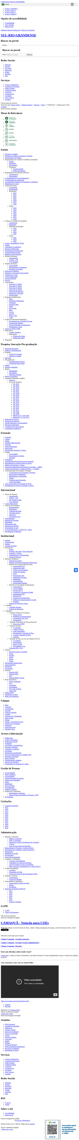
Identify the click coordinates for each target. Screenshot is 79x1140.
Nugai (11, 654)
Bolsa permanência (19, 171)
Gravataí (7, 711)
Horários (16, 602)
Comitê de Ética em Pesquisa (14, 427)
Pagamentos (9, 852)
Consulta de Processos (12, 86)
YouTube (8, 1092)
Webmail (8, 1083)
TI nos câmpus (18, 589)
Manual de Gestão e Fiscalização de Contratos (24, 842)
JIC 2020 (16, 393)
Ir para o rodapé (10, 14)
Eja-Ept (11, 314)
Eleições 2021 (13, 674)
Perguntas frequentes (11, 349)
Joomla (32, 1124)
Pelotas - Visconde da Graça (14, 722)
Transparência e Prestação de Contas (17, 764)
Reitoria (7, 544)
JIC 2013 (16, 406)
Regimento (12, 225)
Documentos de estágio (16, 456)
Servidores (8, 751)
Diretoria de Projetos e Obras (18, 603)
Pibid (10, 299)
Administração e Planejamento (19, 555)
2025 (14, 234)
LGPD (7, 910)
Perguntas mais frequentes (17, 480)
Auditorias (8, 743)
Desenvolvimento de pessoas (14, 778)
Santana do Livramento (12, 724)
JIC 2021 (16, 391)
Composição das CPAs (20, 618)
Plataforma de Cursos (12, 184)
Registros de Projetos (16, 269)
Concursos (8, 1039)
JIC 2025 (16, 384)
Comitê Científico (15, 332)
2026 (6, 828)
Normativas (8, 459)
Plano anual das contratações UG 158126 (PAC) (25, 866)
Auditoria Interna (10, 90)
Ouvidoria (8, 96)
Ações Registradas (11, 446)
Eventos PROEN (10, 278)
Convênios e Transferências (14, 745)
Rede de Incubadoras (12, 696)
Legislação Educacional (12, 252)
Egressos (8, 445)
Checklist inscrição (15, 511)
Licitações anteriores (11, 806)
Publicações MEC (19, 338)
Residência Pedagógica (16, 301)
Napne (11, 659)
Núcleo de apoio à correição (18, 652)
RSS (6, 1094)
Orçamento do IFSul (15, 872)
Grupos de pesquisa (15, 354)
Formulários (13, 373)
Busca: (4, 54)
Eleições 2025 (13, 672)
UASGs (11, 844)
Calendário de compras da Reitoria (20, 863)
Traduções (12, 515)
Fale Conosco (9, 98)
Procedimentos (10, 788)
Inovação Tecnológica (12, 1048)
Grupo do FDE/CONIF (12, 329)
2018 (14, 204)
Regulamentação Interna (17, 362)
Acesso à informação (12, 85)
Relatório (12, 458)
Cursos (7, 1035)
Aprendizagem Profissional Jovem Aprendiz (19, 461)
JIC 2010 (16, 412)
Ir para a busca (10, 12)
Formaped (12, 303)
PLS (10, 683)
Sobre (43, 105)
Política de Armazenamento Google (24, 600)
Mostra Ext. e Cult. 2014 (21, 415)
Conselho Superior (15, 607)
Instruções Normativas (12, 421)
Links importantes (19, 631)
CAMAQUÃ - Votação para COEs (25, 923)
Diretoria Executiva (15, 561)
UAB (11, 317)
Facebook (8, 1086)
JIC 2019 (16, 395)
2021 (14, 199)
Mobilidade (8, 522)
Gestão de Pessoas (15, 557)
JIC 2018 (16, 397)
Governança (9, 668)
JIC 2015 (16, 402)
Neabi (11, 657)
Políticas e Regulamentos (13, 350)
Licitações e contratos (12, 749)
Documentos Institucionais (13, 663)
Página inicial (15, 105)
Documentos (13, 165)
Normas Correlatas (15, 902)
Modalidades (13, 371)
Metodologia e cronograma (18, 476)
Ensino (11, 549)
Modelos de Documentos (13, 254)
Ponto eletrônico (10, 775)
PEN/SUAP (17, 596)
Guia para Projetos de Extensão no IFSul (18, 484)
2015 (6, 807)
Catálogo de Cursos (11, 275)
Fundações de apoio (11, 694)
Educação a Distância (12, 271)
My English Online (15, 500)
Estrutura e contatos (11, 154)
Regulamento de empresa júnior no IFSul (18, 463)
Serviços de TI (18, 590)
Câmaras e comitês (15, 356)
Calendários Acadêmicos (13, 247)
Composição (13, 187)
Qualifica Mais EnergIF (12, 443)
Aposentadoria (9, 776)
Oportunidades (10, 518)
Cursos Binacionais (11, 277)
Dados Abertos (10, 88)
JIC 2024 (16, 386)
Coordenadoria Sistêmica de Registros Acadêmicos (21, 182)
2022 (14, 197)
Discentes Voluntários (12, 425)
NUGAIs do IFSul (15, 689)
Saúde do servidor (11, 789)
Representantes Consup (16, 678)
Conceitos (12, 870)
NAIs (15, 574)
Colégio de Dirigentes (16, 609)
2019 (14, 202)
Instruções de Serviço (12, 419)
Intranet (7, 1084)
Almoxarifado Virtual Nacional (19, 883)
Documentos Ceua (19, 646)
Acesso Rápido (10, 773)
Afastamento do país (11, 528)
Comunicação (9, 94)
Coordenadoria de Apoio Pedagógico (17, 178)
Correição (8, 92)
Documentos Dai (18, 576)
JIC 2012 (16, 408)
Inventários (12, 887)
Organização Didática (16, 323)
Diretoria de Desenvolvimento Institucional (23, 562)
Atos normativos (10, 665)
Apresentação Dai (19, 566)
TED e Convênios (15, 840)
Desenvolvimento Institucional (15, 1047)
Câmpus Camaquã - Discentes (11, 946)
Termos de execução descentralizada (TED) (23, 874)
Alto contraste (9, 25)
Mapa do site (9, 27)
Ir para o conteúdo (11, 8)
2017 (10, 676)
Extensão (8, 437)
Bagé (6, 705)
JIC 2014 (16, 404)
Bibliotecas (8, 1028)
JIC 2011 (16, 410)
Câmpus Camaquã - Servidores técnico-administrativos (20, 943)
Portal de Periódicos (11, 376)
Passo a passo (17, 644)
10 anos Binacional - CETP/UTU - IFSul (18, 530)
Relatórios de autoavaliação (22, 616)
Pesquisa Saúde (18, 169)
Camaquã (8, 707)
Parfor (11, 306)
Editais (7, 245)
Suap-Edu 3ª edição (15, 288)
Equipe (11, 161)
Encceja (7, 280)
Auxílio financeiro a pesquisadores (16, 423)
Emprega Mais (14, 304)
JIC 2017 (16, 399)
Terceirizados (9, 855)
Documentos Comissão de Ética (23, 633)
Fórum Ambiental (14, 681)
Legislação (12, 685)
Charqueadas (9, 709)
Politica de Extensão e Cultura (14, 465)
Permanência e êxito (15, 327)
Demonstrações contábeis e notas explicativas (19, 850)
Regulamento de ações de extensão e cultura (19, 485)
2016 (6, 809)
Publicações (9, 448)
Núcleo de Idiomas (19, 572)
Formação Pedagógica (16, 291)
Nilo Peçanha (13, 295)
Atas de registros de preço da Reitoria (21, 865)
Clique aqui (4, 955)
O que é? (8, 1103)
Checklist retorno (14, 513)
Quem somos (17, 615)
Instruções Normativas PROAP (15, 889)
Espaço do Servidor (11, 1034)
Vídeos (11, 478)
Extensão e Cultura (15, 553)
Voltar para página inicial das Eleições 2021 (15, 1001)
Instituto (7, 540)
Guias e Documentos (12, 912)
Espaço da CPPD (18, 624)
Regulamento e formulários (18, 267)
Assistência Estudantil (12, 1026)
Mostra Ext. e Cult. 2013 (21, 417)
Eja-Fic (11, 312)
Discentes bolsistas (15, 375)
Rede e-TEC (13, 316)
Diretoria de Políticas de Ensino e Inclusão (18, 156)
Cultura (7, 439)
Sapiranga (8, 725)
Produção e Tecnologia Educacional (16, 273)
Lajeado (7, 714)
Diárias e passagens (15, 839)
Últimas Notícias (26, 105)
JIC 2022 (16, 389)
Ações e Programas (11, 740)
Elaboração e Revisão (16, 293)
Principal (12, 380)
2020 (14, 200)
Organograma (9, 542)
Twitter (7, 1090)
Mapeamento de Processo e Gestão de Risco (19, 848)
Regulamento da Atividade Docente (20, 321)
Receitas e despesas (11, 747)
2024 (14, 193)
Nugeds (11, 655)
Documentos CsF (14, 517)
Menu (4, 107)
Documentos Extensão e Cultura (15, 450)
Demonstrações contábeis (13, 760)
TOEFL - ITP (13, 260)
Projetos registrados (11, 367)
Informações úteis (10, 524)
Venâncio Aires (10, 729)
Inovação (8, 358)
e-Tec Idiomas (13, 262)
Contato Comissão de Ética (22, 635)
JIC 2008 (16, 414)
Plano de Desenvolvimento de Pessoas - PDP (23, 795)
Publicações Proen (19, 336)
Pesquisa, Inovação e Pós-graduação (21, 551)
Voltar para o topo (7, 1014)
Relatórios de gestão (11, 853)
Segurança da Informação (21, 598)
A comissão (17, 628)
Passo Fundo (9, 718)
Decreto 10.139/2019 (12, 762)
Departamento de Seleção (13, 158)
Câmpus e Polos (10, 1030)
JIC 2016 (16, 401)
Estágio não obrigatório (12, 780)
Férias (7, 782)
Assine (7, 1104)
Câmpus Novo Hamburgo (13, 716)
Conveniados (13, 454)
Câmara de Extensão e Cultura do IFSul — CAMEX (22, 469)
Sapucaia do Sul (10, 727)
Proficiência (13, 509)
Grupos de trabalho (15, 879)
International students (12, 526)
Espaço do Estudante (12, 1032)
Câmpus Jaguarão (10, 712)
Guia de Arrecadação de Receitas (20, 846)
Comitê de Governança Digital (23, 592)
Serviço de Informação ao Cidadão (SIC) (18, 755)
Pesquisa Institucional (12, 249)
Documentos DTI (19, 594)
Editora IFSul (9, 693)
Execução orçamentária (12, 857)
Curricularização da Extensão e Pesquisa (22, 472)
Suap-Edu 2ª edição (15, 286)
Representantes (14, 507)
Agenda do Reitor (11, 546)
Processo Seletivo (10, 1037)
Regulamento (13, 189)
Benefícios (12, 163)
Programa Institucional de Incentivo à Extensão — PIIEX (23, 467)
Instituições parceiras (20, 577)
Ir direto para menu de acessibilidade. (13, 2)
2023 (14, 195)
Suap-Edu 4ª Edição (15, 290)
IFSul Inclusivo (10, 1024)
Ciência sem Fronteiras (20, 570)
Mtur (10, 310)
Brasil (7, 4)
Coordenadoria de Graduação (14, 180)
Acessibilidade (9, 23)
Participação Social (11, 742)
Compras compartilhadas (17, 861)
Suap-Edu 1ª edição (15, 284)
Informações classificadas (13, 753)
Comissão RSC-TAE (16, 648)
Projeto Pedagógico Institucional (19, 325)
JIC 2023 (16, 388)
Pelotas (7, 720)
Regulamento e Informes (17, 793)
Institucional (9, 738)
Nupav (11, 661)
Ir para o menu (10, 10)
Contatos (8, 99)
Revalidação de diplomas (13, 531)
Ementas (16, 637)
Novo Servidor (10, 786)
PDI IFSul (8, 667)
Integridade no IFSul (11, 1050)
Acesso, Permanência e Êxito (14, 243)
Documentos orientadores (17, 474)
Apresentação (13, 174)
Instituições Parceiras (12, 520)
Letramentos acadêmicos (13, 428)
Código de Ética (18, 629)
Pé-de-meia (12, 308)
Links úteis (12, 691)
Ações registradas (14, 482)
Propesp (36, 105)
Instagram (8, 1088)
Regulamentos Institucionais (14, 251)
